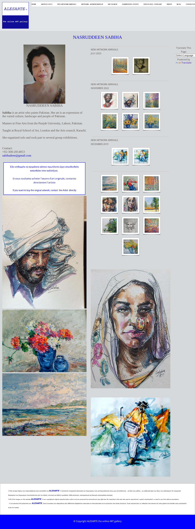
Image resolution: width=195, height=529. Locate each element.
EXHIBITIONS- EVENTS (130, 4)
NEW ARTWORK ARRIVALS (66, 4)
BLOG (179, 4)
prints (169, 4)
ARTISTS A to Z (46, 4)
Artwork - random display (92, 4)
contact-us (190, 4)
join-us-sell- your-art (152, 4)
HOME (34, 4)
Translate (186, 62)
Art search (112, 4)
